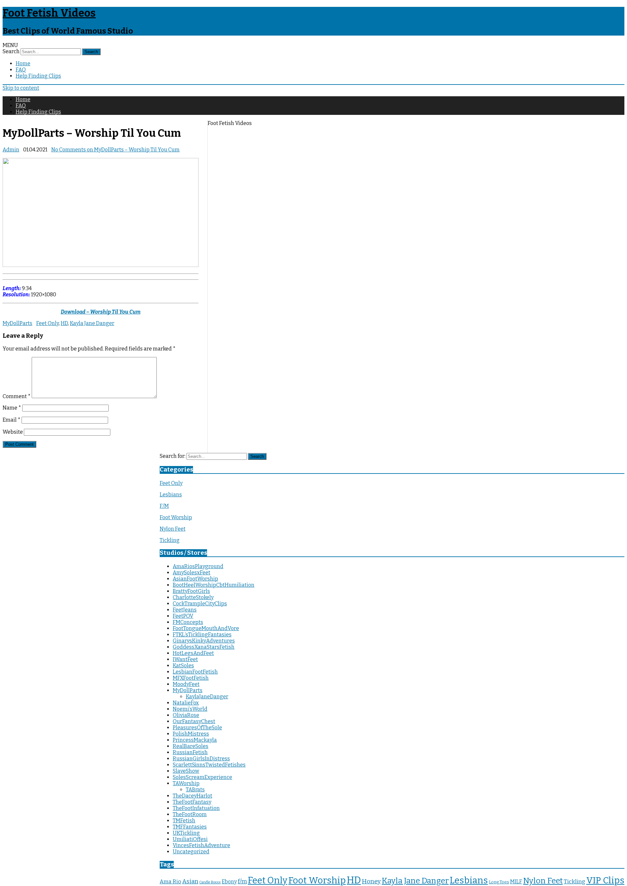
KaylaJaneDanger (207, 696)
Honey (371, 881)
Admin (11, 150)
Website (13, 432)
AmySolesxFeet (191, 572)
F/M (164, 506)
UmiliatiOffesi (190, 839)
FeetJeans (185, 610)
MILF (516, 881)
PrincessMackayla (195, 740)
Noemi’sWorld (190, 709)
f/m (242, 881)
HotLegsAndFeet (193, 653)
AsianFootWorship (195, 579)
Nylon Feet (172, 529)
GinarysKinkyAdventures (204, 641)
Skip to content (21, 88)
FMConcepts (188, 622)
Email (12, 420)
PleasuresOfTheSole (197, 727)
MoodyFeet (186, 684)
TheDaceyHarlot (192, 796)
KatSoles (183, 665)
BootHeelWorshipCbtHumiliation (213, 585)
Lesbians (171, 494)
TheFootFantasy (192, 802)
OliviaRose (186, 715)
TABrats (195, 789)
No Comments (115, 150)
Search (11, 51)
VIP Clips (605, 880)
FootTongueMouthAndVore (206, 628)
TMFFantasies (190, 827)
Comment (17, 396)
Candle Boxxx (210, 882)
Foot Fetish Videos (49, 13)
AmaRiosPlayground (198, 566)
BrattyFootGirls (191, 591)
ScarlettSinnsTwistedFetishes (209, 765)
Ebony (229, 881)
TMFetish (184, 820)
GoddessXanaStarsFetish (203, 647)
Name (12, 408)
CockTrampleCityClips (200, 603)
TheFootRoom (190, 814)
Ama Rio (170, 881)
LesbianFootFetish (195, 672)
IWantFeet (185, 659)
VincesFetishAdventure (201, 845)
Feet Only (47, 323)
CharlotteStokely (193, 597)
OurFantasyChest (194, 721)
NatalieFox (186, 703)
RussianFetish (190, 752)
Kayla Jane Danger (92, 323)
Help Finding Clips (38, 76)
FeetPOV (183, 616)
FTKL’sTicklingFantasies (202, 634)
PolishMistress (191, 734)
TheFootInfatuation (196, 808)
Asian (190, 881)
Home (23, 63)
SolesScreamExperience (202, 777)
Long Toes (499, 881)
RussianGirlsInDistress (201, 758)
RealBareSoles (190, 746)
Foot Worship (176, 517)
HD (64, 323)
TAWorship (186, 783)
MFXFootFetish (191, 678)
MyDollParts (17, 323)
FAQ (21, 70)
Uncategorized (191, 851)
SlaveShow (186, 771)
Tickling (170, 540)
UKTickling (186, 833)
